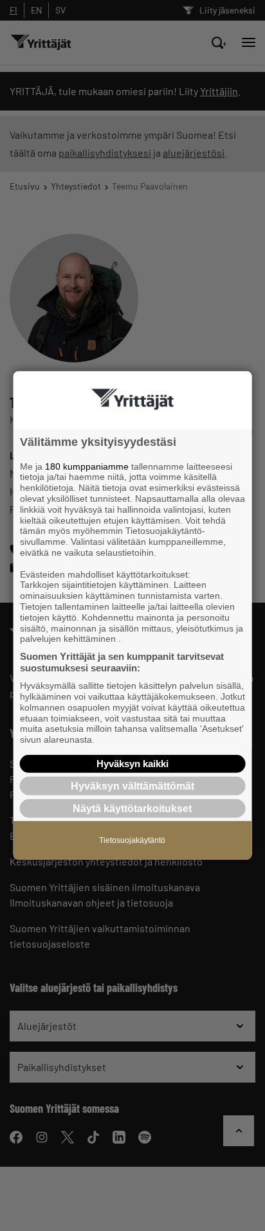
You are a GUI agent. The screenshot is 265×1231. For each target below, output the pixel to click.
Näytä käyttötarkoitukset (132, 808)
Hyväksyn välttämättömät (132, 786)
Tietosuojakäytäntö (132, 840)
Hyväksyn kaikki (132, 763)
